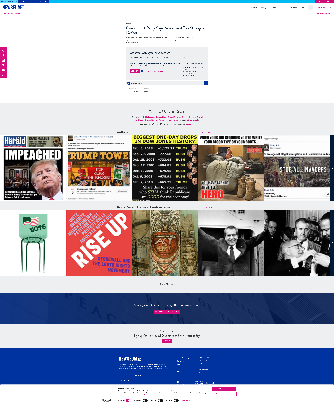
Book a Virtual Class (324, 2)
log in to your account (155, 71)
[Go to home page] (13, 7)
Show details (186, 400)
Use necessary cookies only (224, 394)
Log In (329, 8)
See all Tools (166, 284)
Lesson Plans (161, 117)
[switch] (145, 400)
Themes (185, 117)
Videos (161, 120)
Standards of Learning (326, 14)
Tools (285, 7)
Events (294, 7)
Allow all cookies (224, 388)
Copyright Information (202, 369)
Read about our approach (167, 312)
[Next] (332, 168)
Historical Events (151, 120)
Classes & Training (258, 7)
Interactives (173, 120)
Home (4, 14)
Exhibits (192, 117)
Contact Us (124, 380)
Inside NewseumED (202, 357)
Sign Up (321, 8)
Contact (198, 372)
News (303, 7)
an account (189, 124)
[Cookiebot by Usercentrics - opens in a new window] (106, 400)
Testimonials (199, 367)
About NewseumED (201, 361)
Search (179, 374)
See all (207, 133)
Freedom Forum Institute (9, 2)
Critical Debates (174, 117)
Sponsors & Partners (201, 364)
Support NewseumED (41, 2)
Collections (274, 7)
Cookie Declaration (145, 395)
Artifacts (17, 14)
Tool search (192, 120)
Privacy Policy (132, 393)
